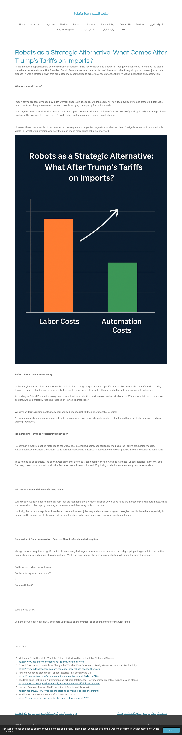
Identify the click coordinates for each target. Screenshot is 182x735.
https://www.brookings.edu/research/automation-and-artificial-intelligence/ (59, 683)
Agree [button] (171, 730)
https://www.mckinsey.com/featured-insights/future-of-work (51, 661)
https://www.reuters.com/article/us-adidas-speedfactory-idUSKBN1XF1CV (59, 676)
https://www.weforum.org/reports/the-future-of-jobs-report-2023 (54, 698)
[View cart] (123, 29)
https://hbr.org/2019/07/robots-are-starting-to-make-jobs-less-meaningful (59, 690)
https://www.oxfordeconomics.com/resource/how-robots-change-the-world (60, 669)
